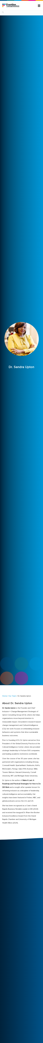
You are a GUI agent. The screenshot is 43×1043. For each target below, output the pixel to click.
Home (4, 696)
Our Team (12, 696)
